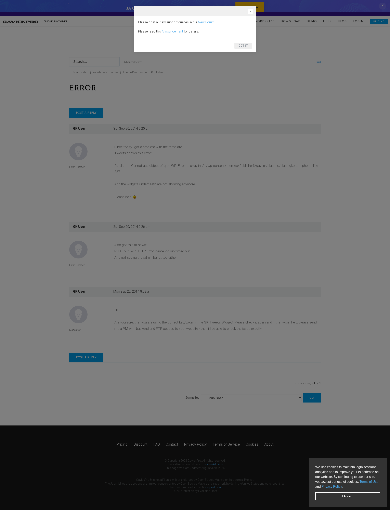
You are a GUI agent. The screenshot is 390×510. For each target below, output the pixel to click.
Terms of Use (369, 481)
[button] (344, 486)
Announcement (172, 31)
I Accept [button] (347, 496)
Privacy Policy (332, 486)
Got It (243, 45)
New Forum (206, 22)
